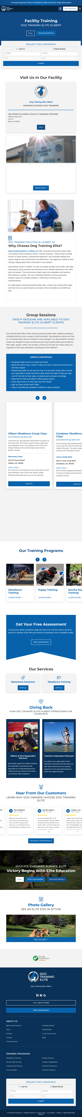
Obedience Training (13, 1058)
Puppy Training (48, 1058)
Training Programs (18, 1054)
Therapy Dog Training (14, 1066)
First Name (8, 53)
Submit (41, 63)
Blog (44, 1037)
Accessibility (51, 1113)
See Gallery (40, 939)
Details (23, 688)
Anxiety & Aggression (50, 1062)
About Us (12, 1021)
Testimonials (47, 1029)
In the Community (49, 1034)
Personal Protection (49, 1066)
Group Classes (11, 1070)
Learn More (14, 597)
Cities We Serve (12, 1041)
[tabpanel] (29, 467)
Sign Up (29, 484)
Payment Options (48, 1070)
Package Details (46, 33)
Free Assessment (70, 8)
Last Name (45, 53)
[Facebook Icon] (37, 995)
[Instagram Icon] (41, 995)
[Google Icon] (44, 995)
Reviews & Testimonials (41, 841)
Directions (40, 188)
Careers (9, 1034)
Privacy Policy (41, 1113)
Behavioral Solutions (13, 1025)
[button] (59, 49)
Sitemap (59, 1113)
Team (8, 1029)
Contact (9, 1037)
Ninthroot (41, 1114)
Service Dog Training (14, 1062)
